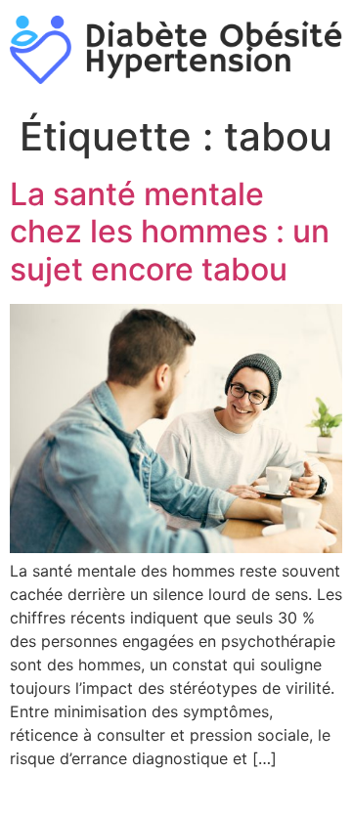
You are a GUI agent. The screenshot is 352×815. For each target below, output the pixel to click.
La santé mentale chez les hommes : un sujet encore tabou (170, 231)
